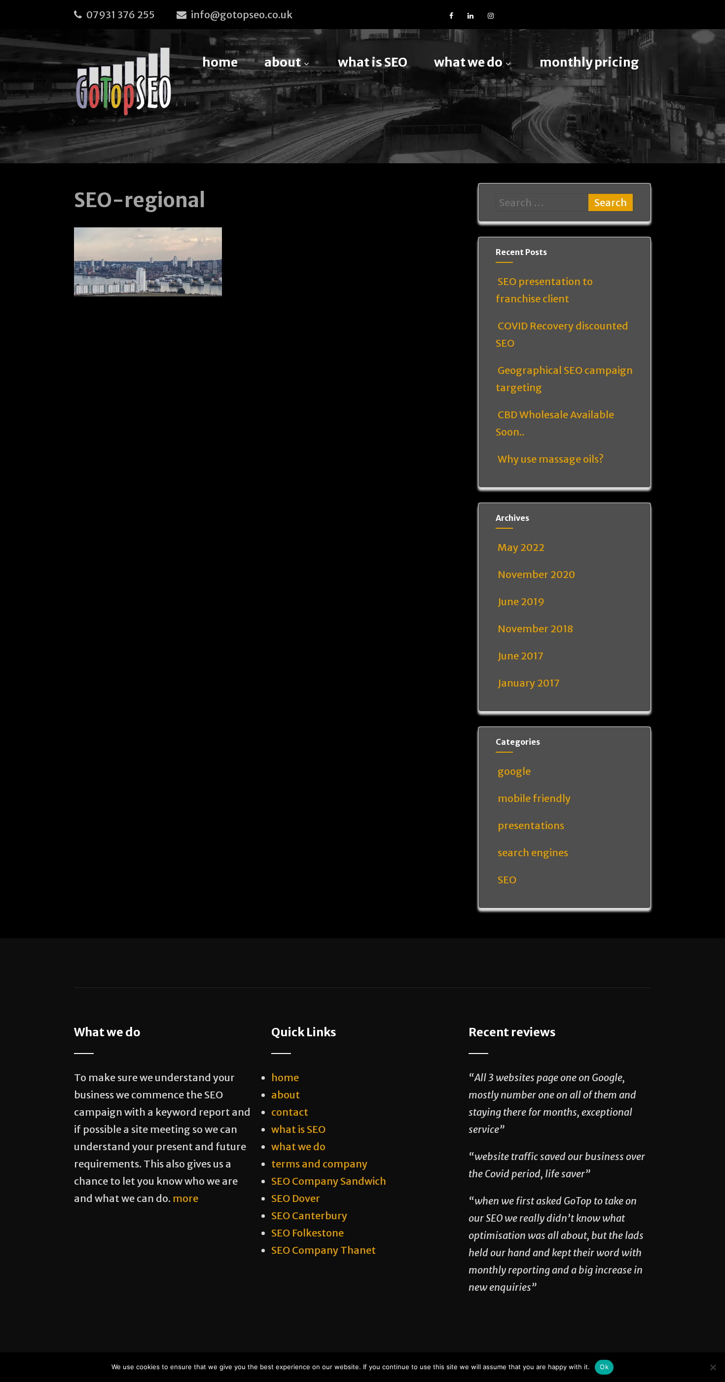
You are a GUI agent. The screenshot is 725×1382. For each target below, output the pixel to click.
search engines (533, 852)
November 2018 (535, 628)
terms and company (319, 1164)
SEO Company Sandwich (328, 1181)
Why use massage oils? (551, 459)
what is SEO (372, 62)
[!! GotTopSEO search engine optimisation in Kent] (123, 82)
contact (289, 1112)
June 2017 (521, 656)
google (514, 771)
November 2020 (536, 574)
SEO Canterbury (309, 1215)
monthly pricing (589, 62)
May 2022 (521, 547)
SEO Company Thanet (323, 1250)
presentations (531, 825)
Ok (604, 1367)
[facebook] (451, 15)
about (282, 62)
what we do (468, 62)
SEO (507, 879)
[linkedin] (470, 15)
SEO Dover (295, 1198)
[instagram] (491, 15)
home (220, 62)
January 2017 (529, 683)
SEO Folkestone (307, 1233)
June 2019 (521, 601)
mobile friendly (534, 798)
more (185, 1198)
